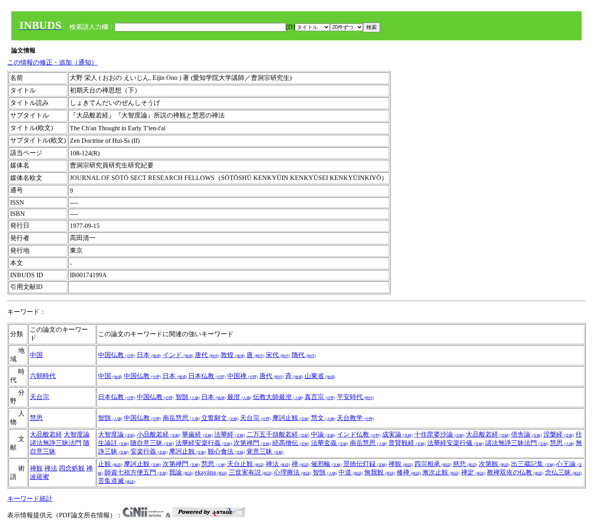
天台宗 (39, 396)
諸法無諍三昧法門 (55, 442)
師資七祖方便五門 (135, 472)
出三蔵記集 (533, 463)
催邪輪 (326, 463)
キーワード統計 (29, 498)
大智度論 (77, 434)
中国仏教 (116, 354)
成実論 (397, 434)
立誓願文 (219, 417)
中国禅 (242, 375)
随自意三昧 (152, 442)
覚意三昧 (265, 451)
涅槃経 (558, 434)
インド (178, 354)
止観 (110, 463)
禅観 (36, 468)
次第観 (494, 463)
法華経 (229, 434)
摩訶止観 (290, 417)
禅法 (50, 468)
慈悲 (465, 463)
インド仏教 (358, 434)
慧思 (36, 417)
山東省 (320, 375)
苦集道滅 (116, 480)
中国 (36, 354)
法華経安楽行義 (203, 442)
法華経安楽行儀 (455, 442)
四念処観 (72, 468)
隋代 (304, 354)
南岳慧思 (181, 417)
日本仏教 (207, 375)
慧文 (323, 417)
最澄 (239, 396)
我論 (181, 472)
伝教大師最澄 (278, 396)
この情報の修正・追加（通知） (52, 62)
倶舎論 (526, 434)
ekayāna (211, 472)
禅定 (473, 472)
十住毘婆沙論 (439, 434)
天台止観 (245, 463)
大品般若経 (46, 434)
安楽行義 (148, 451)
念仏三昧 (563, 472)
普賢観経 (407, 442)
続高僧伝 (290, 442)
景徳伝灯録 (365, 463)
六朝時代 (43, 375)
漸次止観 (440, 472)
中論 (323, 434)
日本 (149, 354)
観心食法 (226, 451)
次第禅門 (252, 442)
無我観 (379, 472)
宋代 (278, 354)
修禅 (409, 472)
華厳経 (197, 434)
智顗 (187, 396)
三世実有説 (250, 472)
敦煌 (233, 354)
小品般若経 (158, 434)
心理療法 (292, 472)
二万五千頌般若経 (277, 434)
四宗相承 (432, 463)
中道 (350, 472)
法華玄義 (329, 442)
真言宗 (320, 396)
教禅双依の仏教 (515, 472)
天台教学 (355, 417)
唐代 (207, 354)
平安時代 (355, 396)
